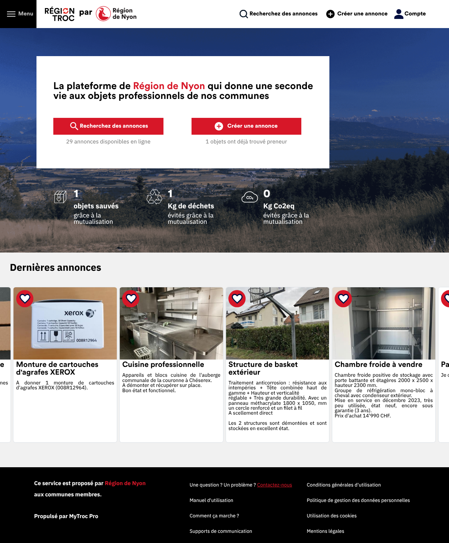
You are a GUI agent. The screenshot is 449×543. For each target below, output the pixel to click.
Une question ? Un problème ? (240, 485)
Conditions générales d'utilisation (344, 485)
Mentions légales (325, 531)
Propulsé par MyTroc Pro (66, 516)
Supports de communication (220, 531)
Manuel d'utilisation (211, 500)
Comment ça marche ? (214, 515)
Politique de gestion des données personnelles (358, 500)
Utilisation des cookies (332, 515)
